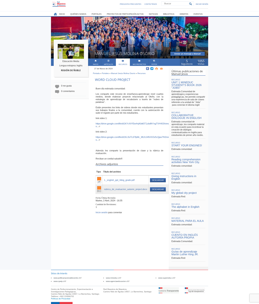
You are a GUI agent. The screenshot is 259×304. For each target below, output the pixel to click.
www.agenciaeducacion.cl (117, 281)
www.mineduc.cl (113, 278)
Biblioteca (168, 14)
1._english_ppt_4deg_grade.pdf (119, 180)
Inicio (95, 64)
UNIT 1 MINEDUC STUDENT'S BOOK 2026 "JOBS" (186, 85)
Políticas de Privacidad (60, 299)
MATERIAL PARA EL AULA (187, 220)
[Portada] (59, 4)
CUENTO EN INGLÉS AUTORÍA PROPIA (184, 236)
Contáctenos (150, 4)
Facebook (147, 68)
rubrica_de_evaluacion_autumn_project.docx (125, 189)
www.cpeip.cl (60, 281)
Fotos (154, 64)
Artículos (108, 64)
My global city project (184, 192)
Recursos (123, 64)
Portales (105, 73)
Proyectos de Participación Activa (125, 14)
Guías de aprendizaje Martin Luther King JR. (184, 253)
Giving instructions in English (183, 177)
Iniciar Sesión (202, 4)
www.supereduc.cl (166, 278)
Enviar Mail (161, 68)
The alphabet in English (185, 206)
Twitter (151, 68)
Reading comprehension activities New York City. (185, 161)
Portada (96, 73)
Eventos (198, 14)
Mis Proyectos (139, 64)
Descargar (158, 180)
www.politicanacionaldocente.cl (67, 278)
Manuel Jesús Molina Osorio (123, 73)
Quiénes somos (78, 14)
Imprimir (156, 68)
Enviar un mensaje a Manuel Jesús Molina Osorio (187, 54)
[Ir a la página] (169, 292)
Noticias (153, 14)
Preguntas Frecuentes (130, 4)
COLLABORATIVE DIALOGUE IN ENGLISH (186, 116)
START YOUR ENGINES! (186, 145)
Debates (184, 14)
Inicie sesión (102, 212)
